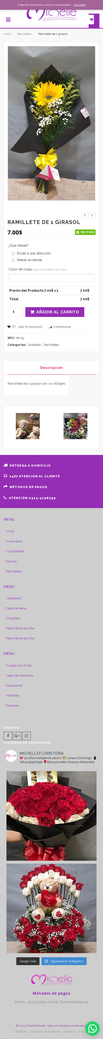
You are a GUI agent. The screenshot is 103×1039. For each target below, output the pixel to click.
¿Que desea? (19, 245)
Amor (10, 531)
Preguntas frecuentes (45, 1031)
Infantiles (12, 695)
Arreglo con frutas (19, 665)
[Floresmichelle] (51, 14)
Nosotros (69, 1031)
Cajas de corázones (19, 675)
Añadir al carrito (57, 312)
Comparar (62, 327)
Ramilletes (24, 34)
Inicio (7, 34)
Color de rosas (38, 269)
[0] (94, 21)
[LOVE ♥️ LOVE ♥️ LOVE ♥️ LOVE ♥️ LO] (51, 908)
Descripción (51, 368)
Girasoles (34, 344)
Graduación (14, 685)
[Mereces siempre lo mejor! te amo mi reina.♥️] (51, 816)
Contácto (20, 1031)
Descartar (80, 4)
